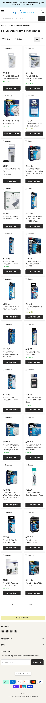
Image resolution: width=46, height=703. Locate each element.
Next (31, 604)
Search (23, 694)
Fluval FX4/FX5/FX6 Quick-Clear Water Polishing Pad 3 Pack (11, 447)
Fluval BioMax (8, 123)
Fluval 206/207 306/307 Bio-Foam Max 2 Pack (10, 354)
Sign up (37, 662)
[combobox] (19, 18)
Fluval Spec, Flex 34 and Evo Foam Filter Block (33, 400)
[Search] (41, 18)
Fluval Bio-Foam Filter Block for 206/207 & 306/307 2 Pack (33, 218)
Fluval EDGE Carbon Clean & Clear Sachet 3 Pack (33, 78)
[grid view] (37, 39)
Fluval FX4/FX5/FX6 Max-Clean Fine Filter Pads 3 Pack (33, 447)
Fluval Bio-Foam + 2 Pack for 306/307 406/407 (33, 264)
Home (3, 25)
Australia (22, 673)
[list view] (42, 39)
